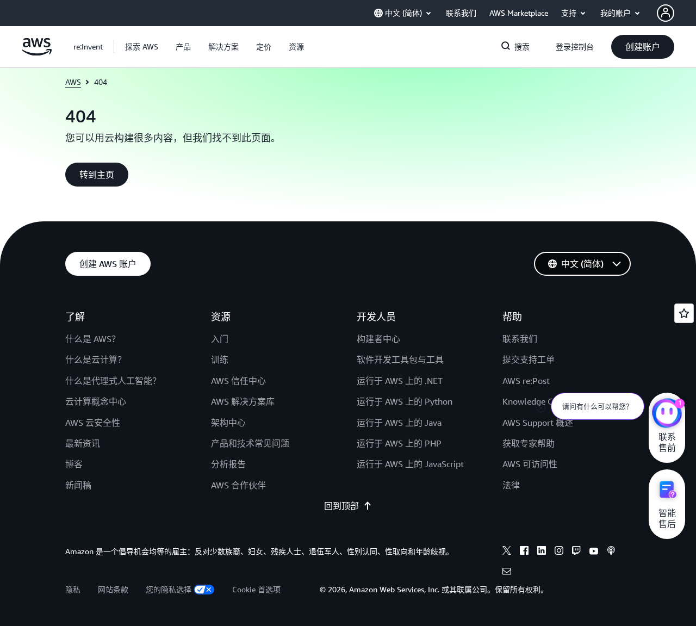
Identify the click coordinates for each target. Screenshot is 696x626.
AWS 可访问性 (529, 463)
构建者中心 (378, 338)
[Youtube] (593, 552)
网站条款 (113, 589)
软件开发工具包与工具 (400, 359)
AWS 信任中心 (238, 380)
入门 (219, 338)
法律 (511, 485)
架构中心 (228, 422)
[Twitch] (576, 552)
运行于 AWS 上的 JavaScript (410, 463)
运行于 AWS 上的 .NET (400, 380)
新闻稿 (78, 485)
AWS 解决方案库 (243, 401)
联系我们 (519, 338)
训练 (219, 359)
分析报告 (228, 463)
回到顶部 (341, 505)
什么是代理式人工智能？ (113, 380)
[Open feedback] (684, 313)
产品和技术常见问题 (250, 443)
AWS (73, 81)
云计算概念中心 (95, 401)
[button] (141, 47)
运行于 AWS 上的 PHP (399, 443)
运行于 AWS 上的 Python (404, 401)
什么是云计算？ (95, 359)
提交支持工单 (528, 359)
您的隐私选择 (168, 589)
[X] (506, 552)
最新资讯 (82, 443)
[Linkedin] (541, 552)
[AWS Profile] (665, 13)
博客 (74, 463)
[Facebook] (524, 552)
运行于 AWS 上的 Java (399, 422)
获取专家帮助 (528, 443)
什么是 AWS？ (92, 338)
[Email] (506, 573)
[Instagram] (559, 552)
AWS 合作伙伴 (238, 485)
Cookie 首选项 (256, 589)
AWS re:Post (526, 380)
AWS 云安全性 (92, 422)
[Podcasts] (611, 552)
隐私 (72, 589)
